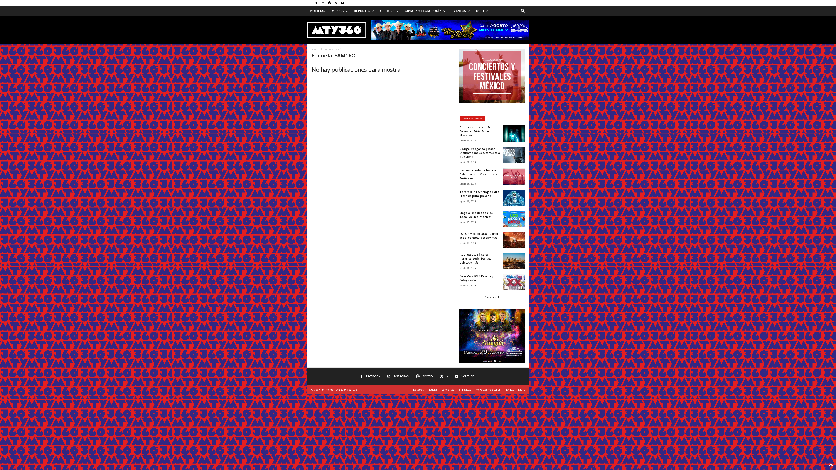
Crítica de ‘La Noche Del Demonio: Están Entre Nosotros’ (476, 131)
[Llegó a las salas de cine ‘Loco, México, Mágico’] (514, 219)
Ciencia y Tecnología (423, 11)
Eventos (459, 11)
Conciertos (448, 389)
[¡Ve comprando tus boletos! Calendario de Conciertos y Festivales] (514, 176)
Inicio (314, 48)
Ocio (480, 11)
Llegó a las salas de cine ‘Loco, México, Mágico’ (476, 215)
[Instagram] (323, 3)
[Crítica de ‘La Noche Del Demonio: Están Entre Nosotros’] (514, 133)
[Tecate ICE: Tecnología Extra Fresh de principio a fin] (514, 198)
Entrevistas (464, 389)
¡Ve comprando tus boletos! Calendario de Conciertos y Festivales (478, 174)
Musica (338, 11)
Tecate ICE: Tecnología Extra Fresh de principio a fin (479, 194)
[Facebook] (316, 3)
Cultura (387, 11)
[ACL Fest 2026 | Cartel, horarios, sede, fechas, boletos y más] (514, 261)
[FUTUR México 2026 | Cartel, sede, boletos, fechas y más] (514, 240)
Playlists (509, 389)
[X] (336, 3)
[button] (523, 11)
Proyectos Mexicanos (487, 389)
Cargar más (491, 297)
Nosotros (418, 389)
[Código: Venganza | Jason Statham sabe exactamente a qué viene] (514, 155)
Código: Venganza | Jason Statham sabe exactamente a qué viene (480, 153)
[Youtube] (342, 3)
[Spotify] (329, 3)
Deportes (362, 11)
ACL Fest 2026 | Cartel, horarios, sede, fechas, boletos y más (475, 258)
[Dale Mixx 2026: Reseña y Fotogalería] (514, 282)
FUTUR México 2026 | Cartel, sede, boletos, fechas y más (479, 236)
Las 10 (521, 389)
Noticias (317, 11)
